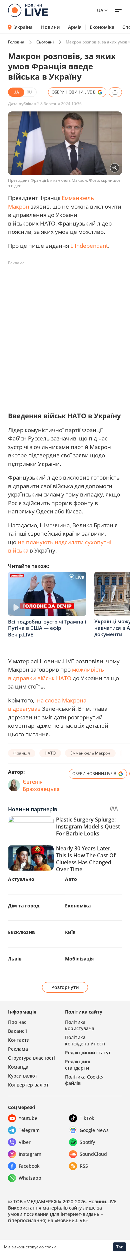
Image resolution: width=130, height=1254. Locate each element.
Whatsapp (30, 1178)
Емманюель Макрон (90, 753)
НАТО (50, 753)
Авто (71, 879)
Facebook (29, 1166)
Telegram (29, 1130)
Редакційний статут (88, 1052)
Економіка (102, 27)
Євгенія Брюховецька (41, 785)
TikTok (87, 1118)
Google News (94, 1130)
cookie (51, 1247)
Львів (15, 959)
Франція (21, 753)
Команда (18, 1067)
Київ (70, 932)
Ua (100, 10)
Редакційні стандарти (77, 1064)
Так (119, 1247)
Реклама (18, 1049)
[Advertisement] (65, 333)
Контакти (19, 1040)
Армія (75, 27)
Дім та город (23, 905)
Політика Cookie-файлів (84, 1080)
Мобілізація (79, 959)
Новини (50, 27)
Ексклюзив (21, 932)
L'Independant (89, 245)
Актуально (21, 879)
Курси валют (22, 1076)
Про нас (17, 1022)
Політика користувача (79, 1025)
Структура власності (31, 1058)
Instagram (30, 1154)
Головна (16, 42)
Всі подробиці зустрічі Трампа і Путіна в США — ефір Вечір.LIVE (47, 628)
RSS (84, 1166)
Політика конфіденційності (85, 1040)
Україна (23, 27)
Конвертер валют (28, 1085)
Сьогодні (45, 42)
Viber (25, 1142)
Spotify (87, 1142)
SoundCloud (93, 1154)
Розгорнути (65, 987)
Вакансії (17, 1031)
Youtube (28, 1118)
